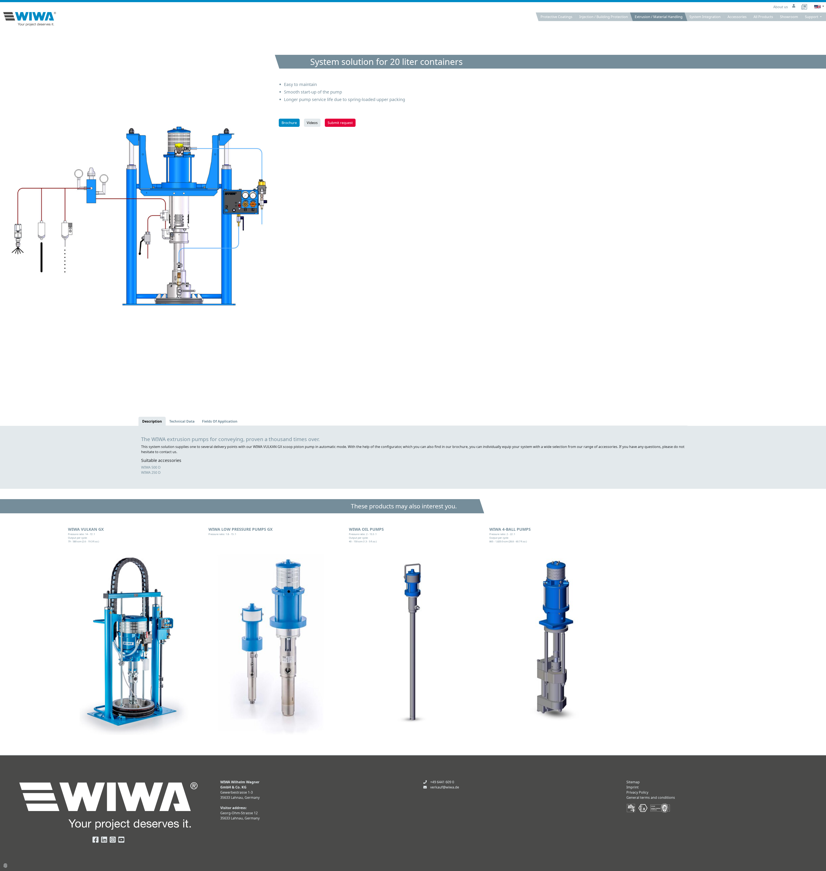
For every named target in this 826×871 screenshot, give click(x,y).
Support (812, 16)
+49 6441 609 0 (442, 782)
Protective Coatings (556, 16)
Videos (312, 122)
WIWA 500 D (151, 467)
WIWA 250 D (151, 472)
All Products (763, 16)
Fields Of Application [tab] (219, 421)
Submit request (340, 122)
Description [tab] (152, 421)
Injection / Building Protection (603, 16)
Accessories (737, 16)
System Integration (705, 16)
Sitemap (633, 782)
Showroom (789, 16)
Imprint (632, 787)
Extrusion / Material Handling (659, 16)
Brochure (289, 122)
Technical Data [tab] (182, 421)
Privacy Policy (637, 792)
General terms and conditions (650, 797)
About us (781, 7)
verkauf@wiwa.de (444, 787)
